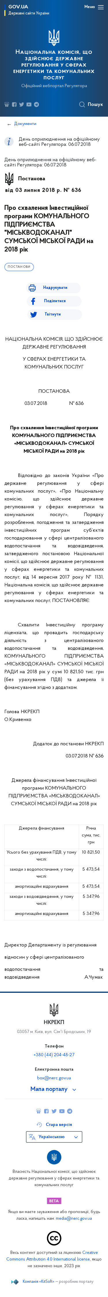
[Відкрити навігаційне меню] (101, 7)
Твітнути (53, 314)
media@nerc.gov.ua (74, 1219)
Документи (25, 124)
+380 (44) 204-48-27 (54, 1055)
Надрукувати (55, 288)
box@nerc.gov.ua (54, 1078)
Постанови (19, 267)
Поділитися (55, 301)
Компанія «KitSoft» (38, 1282)
